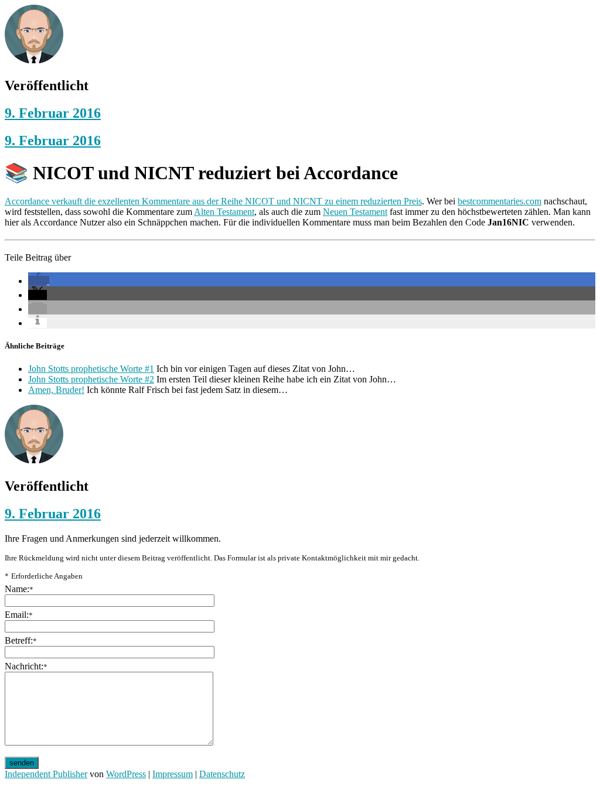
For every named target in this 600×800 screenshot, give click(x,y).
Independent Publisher (46, 774)
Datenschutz (222, 774)
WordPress (126, 774)
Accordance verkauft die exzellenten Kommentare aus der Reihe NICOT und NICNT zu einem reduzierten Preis (213, 201)
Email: (19, 615)
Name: (19, 589)
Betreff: (21, 640)
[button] (38, 281)
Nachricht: (26, 666)
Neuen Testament (355, 212)
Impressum (172, 774)
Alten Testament (224, 212)
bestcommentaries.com (499, 201)
